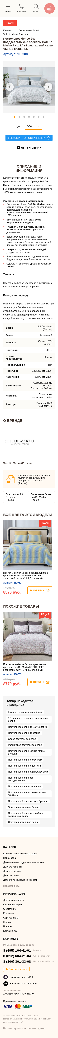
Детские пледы (11, 875)
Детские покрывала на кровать (20, 879)
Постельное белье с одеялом (24, 786)
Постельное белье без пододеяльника (20, 779)
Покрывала (9, 857)
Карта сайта (10, 930)
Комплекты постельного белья (25, 712)
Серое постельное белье (22, 738)
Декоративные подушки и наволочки (23, 862)
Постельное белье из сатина (24, 732)
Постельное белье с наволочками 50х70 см (27, 794)
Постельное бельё (29, 30)
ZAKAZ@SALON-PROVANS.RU (18, 994)
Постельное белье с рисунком (25, 759)
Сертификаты (11, 917)
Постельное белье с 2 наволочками (28, 771)
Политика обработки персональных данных (24, 1028)
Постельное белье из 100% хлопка (27, 726)
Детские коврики (12, 866)
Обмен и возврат (12, 904)
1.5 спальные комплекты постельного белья (29, 719)
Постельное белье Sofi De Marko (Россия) (41, 497)
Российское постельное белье (25, 744)
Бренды (7, 926)
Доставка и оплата (13, 900)
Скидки (7, 922)
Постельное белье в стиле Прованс (28, 801)
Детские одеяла (12, 871)
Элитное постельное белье (23, 807)
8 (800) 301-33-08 (17, 961)
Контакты (8, 913)
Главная (8, 30)
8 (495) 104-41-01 (17, 950)
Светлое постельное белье (23, 822)
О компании (9, 908)
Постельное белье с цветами (24, 765)
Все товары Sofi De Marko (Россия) (14, 497)
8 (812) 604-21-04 (17, 956)
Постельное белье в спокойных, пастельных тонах (26, 814)
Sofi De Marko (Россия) (16, 34)
